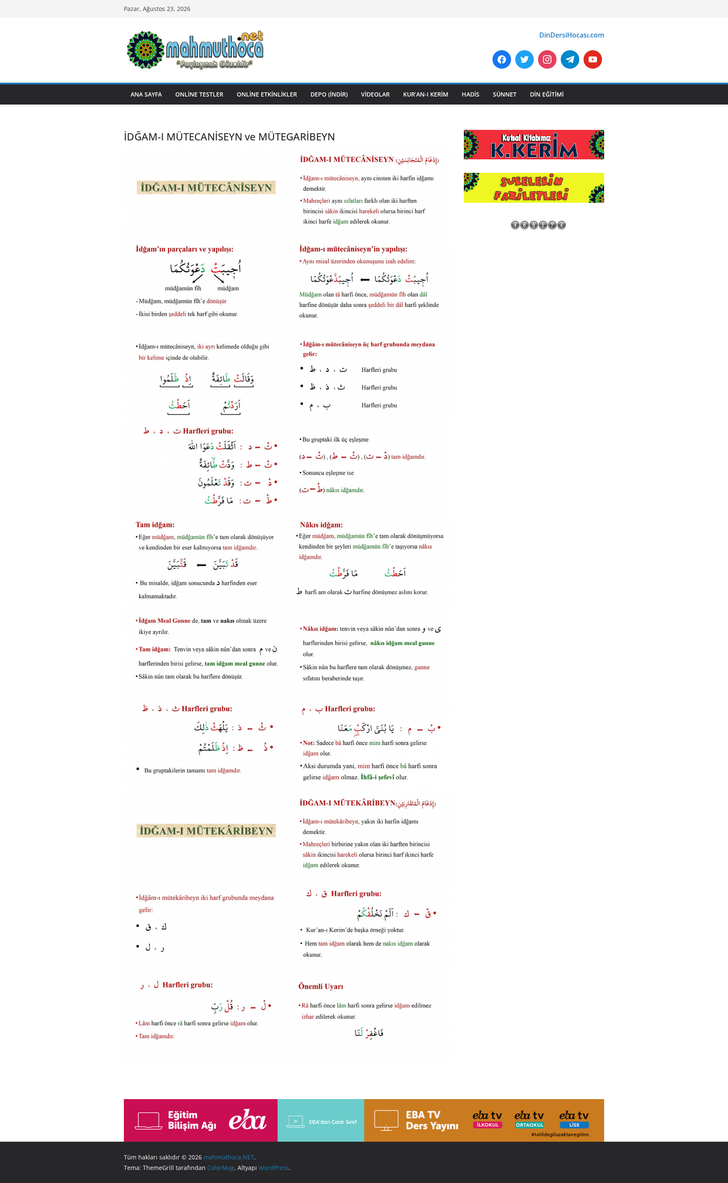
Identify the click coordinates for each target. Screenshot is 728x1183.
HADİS (470, 94)
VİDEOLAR (375, 94)
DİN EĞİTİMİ (547, 94)
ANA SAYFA (146, 94)
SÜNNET (505, 94)
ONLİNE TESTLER (199, 94)
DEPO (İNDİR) (329, 94)
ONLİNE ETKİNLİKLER (267, 94)
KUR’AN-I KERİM (425, 94)
